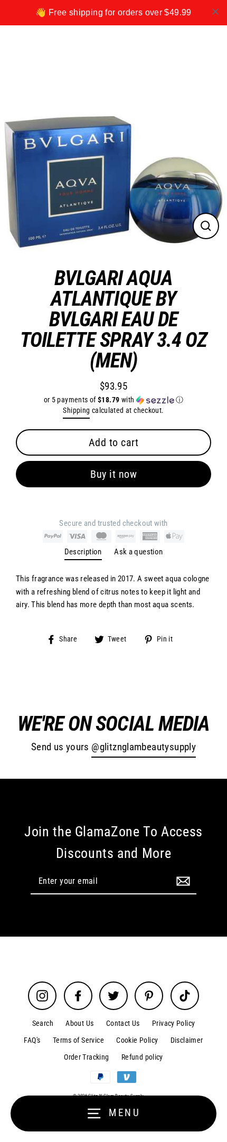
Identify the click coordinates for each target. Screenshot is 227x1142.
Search (42, 1023)
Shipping (76, 410)
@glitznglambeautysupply (143, 747)
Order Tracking (86, 1057)
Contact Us (123, 1023)
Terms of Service (78, 1040)
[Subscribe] (181, 880)
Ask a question (138, 551)
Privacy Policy (173, 1023)
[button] (113, 400)
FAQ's (32, 1040)
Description (83, 551)
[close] (215, 11)
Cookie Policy (137, 1040)
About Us (79, 1023)
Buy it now (113, 474)
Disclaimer (187, 1040)
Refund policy (142, 1057)
